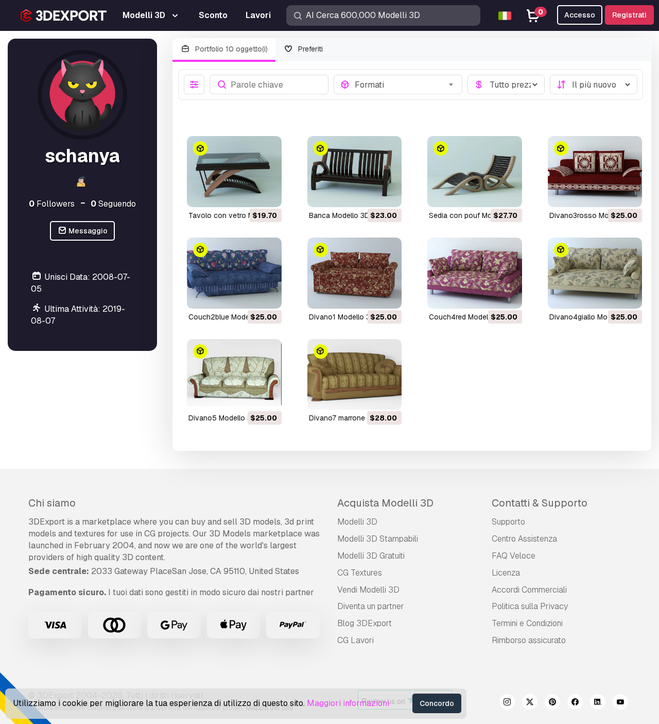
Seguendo (113, 203)
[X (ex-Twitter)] (529, 703)
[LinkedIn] (597, 703)
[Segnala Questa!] (266, 192)
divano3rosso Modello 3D (592, 215)
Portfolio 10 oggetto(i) (230, 49)
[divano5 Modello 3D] (234, 374)
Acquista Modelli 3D (385, 503)
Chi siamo (52, 503)
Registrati (629, 15)
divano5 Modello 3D (222, 418)
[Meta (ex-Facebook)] (575, 703)
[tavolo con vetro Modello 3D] (234, 171)
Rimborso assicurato (529, 640)
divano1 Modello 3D (342, 317)
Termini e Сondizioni (527, 623)
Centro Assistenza (524, 538)
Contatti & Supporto (539, 503)
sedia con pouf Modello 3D (474, 215)
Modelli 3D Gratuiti (371, 555)
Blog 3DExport (364, 623)
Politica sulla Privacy (530, 606)
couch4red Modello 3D (467, 317)
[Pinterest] (552, 703)
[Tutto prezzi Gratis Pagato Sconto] (506, 84)
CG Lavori (355, 640)
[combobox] (405, 84)
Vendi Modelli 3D (368, 589)
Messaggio (87, 230)
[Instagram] (507, 703)
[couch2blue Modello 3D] (234, 273)
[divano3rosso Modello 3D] (595, 171)
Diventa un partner (370, 606)
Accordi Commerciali (529, 589)
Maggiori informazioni (348, 703)
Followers (52, 203)
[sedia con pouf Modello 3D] (474, 171)
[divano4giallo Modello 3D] (595, 273)
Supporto (508, 521)
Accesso (579, 15)
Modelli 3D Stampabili (377, 538)
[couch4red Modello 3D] (474, 273)
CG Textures (359, 572)
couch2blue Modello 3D (228, 317)
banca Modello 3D (339, 215)
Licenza (506, 572)
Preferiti (309, 49)
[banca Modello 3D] (354, 171)
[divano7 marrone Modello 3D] (354, 374)
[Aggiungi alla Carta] (245, 192)
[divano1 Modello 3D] (354, 273)
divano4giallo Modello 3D (592, 317)
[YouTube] (620, 703)
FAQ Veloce (513, 555)
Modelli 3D (357, 521)
